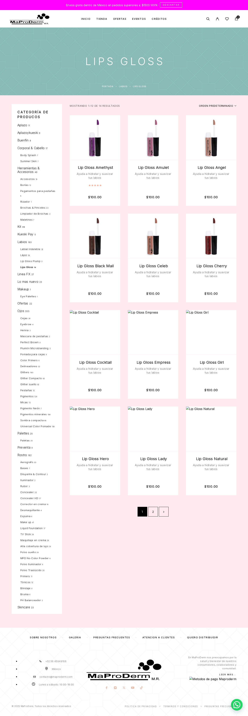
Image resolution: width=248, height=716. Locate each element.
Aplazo (22, 125)
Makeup (23, 289)
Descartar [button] (171, 5)
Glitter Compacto (31, 378)
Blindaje (25, 588)
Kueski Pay (25, 234)
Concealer (27, 492)
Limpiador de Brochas (34, 213)
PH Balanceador (30, 600)
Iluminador (27, 480)
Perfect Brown (29, 342)
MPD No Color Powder (34, 558)
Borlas (24, 185)
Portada (107, 86)
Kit (19, 227)
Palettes (23, 433)
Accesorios (27, 179)
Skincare (23, 607)
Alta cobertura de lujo (34, 546)
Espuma (25, 516)
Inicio (85, 18)
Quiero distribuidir (202, 637)
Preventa (23, 447)
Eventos (139, 18)
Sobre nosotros (43, 637)
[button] (237, 705)
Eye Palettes (28, 296)
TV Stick (25, 534)
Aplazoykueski (27, 133)
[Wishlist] (227, 19)
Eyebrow (25, 324)
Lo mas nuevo (27, 282)
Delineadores (28, 366)
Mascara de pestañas (34, 336)
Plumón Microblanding (34, 348)
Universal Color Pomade (35, 426)
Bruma (24, 594)
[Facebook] (106, 688)
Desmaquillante (30, 510)
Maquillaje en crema (33, 540)
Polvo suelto (28, 552)
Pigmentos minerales (33, 414)
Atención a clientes (158, 637)
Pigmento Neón (30, 408)
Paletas (25, 440)
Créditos (159, 18)
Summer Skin (28, 161)
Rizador (25, 201)
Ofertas (120, 18)
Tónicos (25, 582)
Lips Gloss (26, 267)
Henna (24, 330)
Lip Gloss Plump (30, 261)
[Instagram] (115, 688)
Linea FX (23, 274)
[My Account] (217, 19)
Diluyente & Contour (33, 474)
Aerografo (26, 462)
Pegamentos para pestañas (37, 191)
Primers (25, 576)
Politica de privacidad (141, 706)
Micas (24, 402)
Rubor (24, 486)
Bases (24, 468)
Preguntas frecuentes (111, 637)
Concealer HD (29, 498)
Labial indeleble (30, 249)
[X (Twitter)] (124, 688)
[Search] (208, 19)
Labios (123, 86)
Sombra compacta (32, 420)
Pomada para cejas (32, 354)
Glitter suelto (28, 384)
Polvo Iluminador (30, 564)
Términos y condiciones (180, 706)
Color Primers (29, 360)
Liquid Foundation (31, 528)
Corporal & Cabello (31, 148)
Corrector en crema (33, 504)
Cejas (24, 318)
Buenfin (23, 140)
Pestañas (26, 390)
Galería (75, 637)
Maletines (26, 219)
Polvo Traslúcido (30, 570)
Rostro (22, 455)
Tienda (101, 18)
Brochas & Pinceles (32, 207)
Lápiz (23, 255)
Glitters (24, 372)
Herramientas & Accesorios (28, 170)
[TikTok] (141, 688)
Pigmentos (27, 396)
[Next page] (164, 512)
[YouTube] (132, 688)
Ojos (20, 311)
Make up (25, 522)
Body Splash (28, 155)
